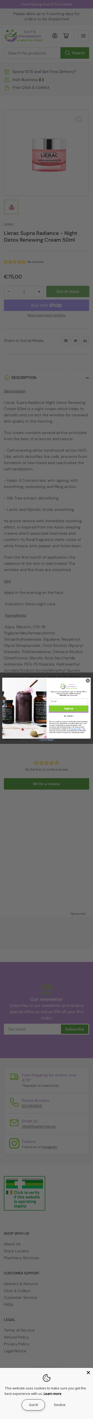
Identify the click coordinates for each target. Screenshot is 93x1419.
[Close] (88, 1372)
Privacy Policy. (76, 729)
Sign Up (68, 708)
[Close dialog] (88, 680)
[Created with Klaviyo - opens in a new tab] (46, 740)
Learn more (52, 1393)
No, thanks (68, 716)
